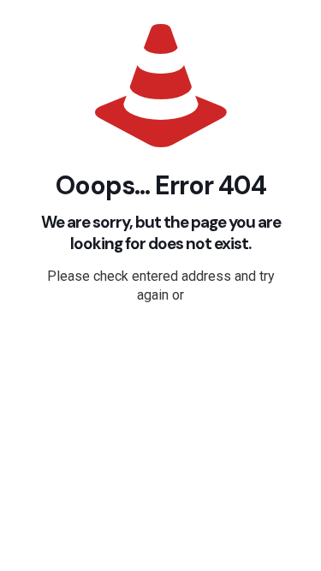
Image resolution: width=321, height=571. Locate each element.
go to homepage (169, 343)
